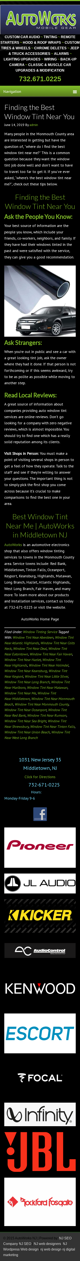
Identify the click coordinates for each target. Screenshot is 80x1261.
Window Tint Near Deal (30, 648)
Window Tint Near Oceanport (25, 710)
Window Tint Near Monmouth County (41, 704)
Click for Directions (40, 776)
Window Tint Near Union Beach (27, 732)
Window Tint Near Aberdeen (33, 637)
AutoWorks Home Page (40, 619)
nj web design (50, 1249)
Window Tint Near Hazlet (22, 660)
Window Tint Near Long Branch (26, 682)
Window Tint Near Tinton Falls (52, 726)
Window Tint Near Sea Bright (25, 721)
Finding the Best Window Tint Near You (39, 112)
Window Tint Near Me (20, 693)
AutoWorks (13, 544)
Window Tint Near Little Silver (46, 676)
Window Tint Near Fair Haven (50, 654)
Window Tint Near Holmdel (48, 665)
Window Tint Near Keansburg (25, 671)
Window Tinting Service (40, 632)
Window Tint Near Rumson (46, 715)
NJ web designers (48, 1244)
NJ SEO (25, 1244)
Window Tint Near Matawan (47, 687)
